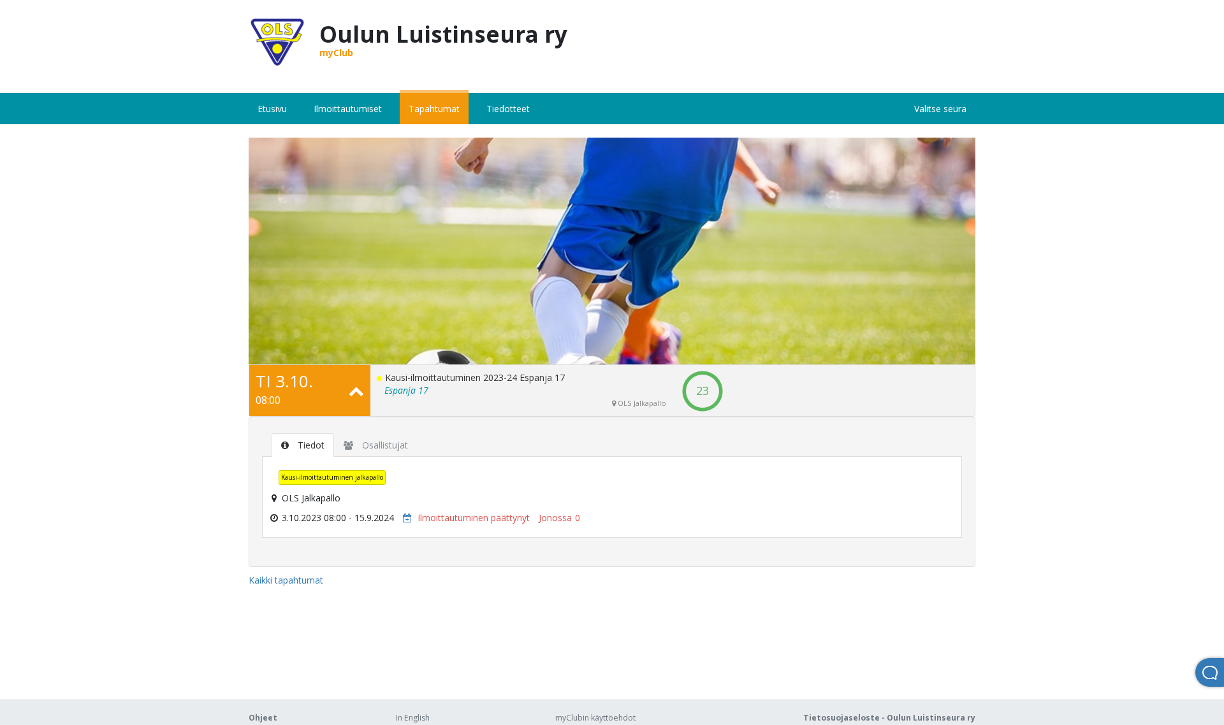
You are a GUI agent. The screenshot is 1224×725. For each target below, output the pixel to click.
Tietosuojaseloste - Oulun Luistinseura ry (889, 717)
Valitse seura (940, 109)
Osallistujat (384, 445)
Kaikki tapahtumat (286, 580)
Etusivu (272, 109)
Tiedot (309, 445)
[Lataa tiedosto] (404, 518)
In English (413, 717)
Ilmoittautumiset (348, 109)
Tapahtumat (434, 109)
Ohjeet (263, 717)
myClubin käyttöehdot (595, 717)
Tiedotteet (508, 109)
